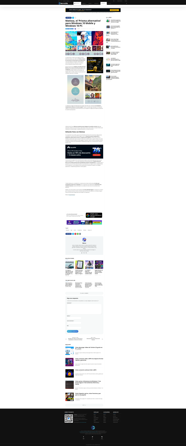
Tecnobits (93, 444)
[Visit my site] (86, 252)
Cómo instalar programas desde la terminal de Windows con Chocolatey (112, 78)
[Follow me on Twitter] (81, 252)
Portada (66, 5)
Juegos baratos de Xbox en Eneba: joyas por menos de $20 (99, 272)
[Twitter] (65, 1)
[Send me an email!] (84, 252)
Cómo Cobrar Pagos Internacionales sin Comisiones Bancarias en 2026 (113, 41)
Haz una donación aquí (83, 422)
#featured (67, 230)
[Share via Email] (80, 234)
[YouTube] (67, 1)
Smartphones (80, 230)
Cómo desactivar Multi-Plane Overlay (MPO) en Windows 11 (115, 27)
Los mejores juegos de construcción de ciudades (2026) (88, 272)
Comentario (69, 302)
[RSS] (70, 1)
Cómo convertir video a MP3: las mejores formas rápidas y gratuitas (89, 359)
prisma (75, 230)
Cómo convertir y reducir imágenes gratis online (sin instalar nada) (68, 284)
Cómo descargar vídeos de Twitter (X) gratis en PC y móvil (88, 348)
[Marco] (84, 239)
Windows (68, 5)
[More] (75, 18)
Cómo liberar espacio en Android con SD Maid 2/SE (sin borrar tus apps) (116, 21)
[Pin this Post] (75, 234)
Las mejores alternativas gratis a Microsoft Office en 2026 (115, 59)
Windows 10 (90, 230)
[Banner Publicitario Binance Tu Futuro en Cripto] (95, 65)
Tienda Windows (72, 194)
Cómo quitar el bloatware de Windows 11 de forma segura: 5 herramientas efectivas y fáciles (88, 382)
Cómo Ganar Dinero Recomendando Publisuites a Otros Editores (112, 34)
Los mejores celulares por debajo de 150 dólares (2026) (115, 53)
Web (67, 325)
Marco (79, 28)
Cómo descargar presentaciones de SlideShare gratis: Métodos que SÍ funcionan (88, 285)
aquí (114, 12)
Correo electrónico (70, 320)
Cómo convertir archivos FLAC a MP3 (85, 370)
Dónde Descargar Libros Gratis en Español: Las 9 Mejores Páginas (79, 272)
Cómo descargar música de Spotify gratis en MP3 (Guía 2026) (99, 284)
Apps (71, 230)
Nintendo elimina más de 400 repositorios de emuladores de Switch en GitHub (78, 285)
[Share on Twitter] (73, 18)
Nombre (68, 315)
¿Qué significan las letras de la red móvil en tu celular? (115, 47)
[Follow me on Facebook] (83, 252)
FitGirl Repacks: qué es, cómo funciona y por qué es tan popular (88, 394)
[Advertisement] (84, 118)
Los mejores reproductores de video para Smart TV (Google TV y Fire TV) (69, 272)
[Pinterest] (68, 1)
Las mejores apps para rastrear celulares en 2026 (115, 65)
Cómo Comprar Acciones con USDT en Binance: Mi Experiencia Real (115, 71)
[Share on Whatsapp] (78, 234)
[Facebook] (64, 1)
